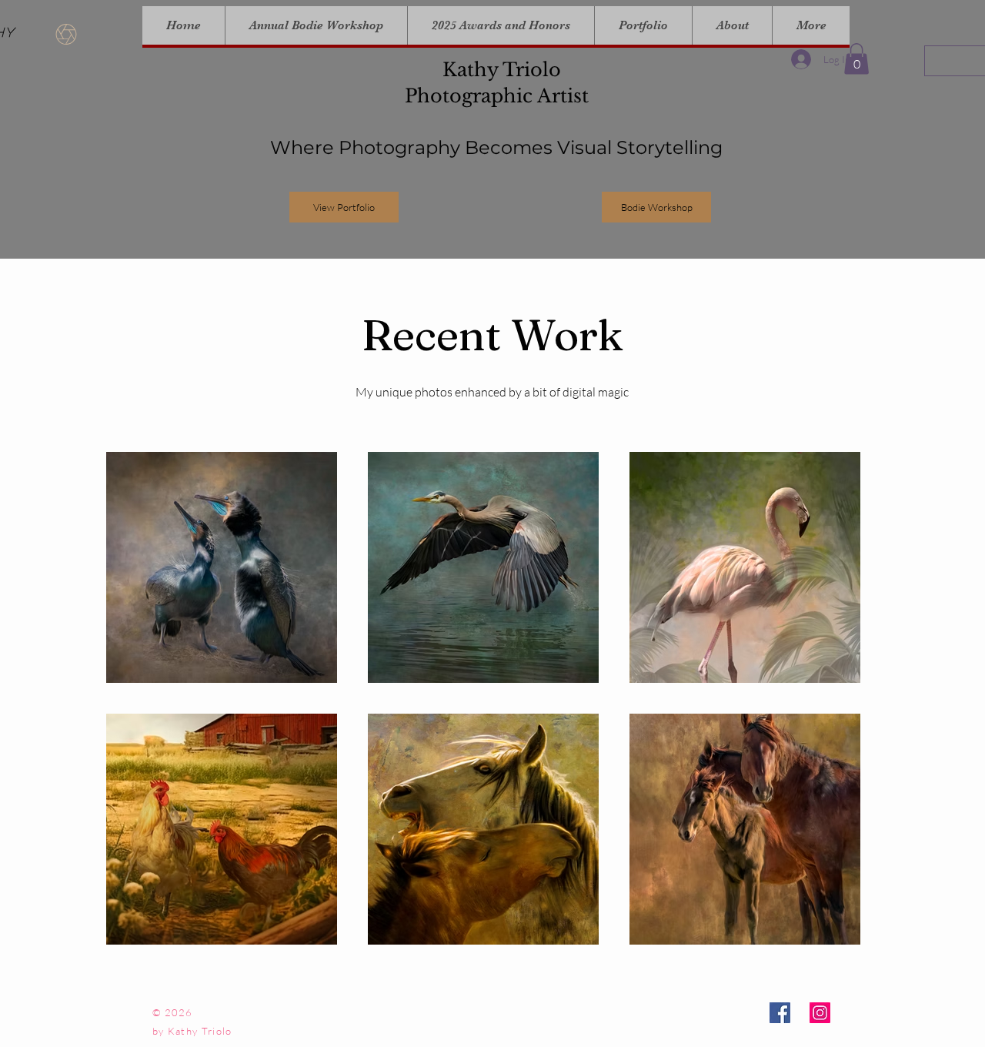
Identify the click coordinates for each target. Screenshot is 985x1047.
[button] (856, 59)
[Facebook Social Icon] (780, 1012)
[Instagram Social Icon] (820, 1012)
